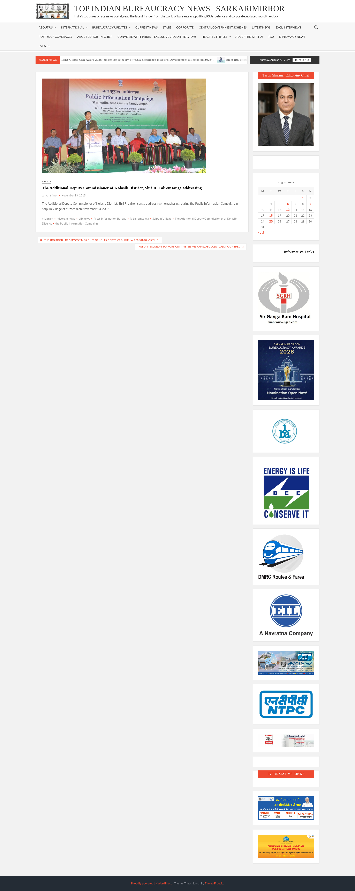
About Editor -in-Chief (94, 36)
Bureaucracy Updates (109, 27)
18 (271, 215)
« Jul (261, 232)
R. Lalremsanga (139, 218)
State (167, 27)
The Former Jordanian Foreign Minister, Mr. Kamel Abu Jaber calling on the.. (188, 246)
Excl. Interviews (288, 27)
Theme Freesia (214, 883)
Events (44, 46)
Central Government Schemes (223, 27)
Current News (146, 27)
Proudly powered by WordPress (151, 883)
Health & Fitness (214, 36)
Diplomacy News (292, 36)
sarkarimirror (50, 195)
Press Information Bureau (109, 218)
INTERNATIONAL (72, 27)
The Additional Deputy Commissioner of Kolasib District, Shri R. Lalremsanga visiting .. (102, 240)
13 (288, 209)
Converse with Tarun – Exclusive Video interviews (157, 36)
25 (271, 221)
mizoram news (66, 218)
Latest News (261, 27)
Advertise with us (249, 36)
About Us (46, 27)
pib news (84, 218)
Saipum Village (161, 218)
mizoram (47, 218)
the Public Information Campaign (76, 223)
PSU (271, 36)
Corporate (185, 27)
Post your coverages (55, 36)
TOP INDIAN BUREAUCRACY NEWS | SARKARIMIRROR (179, 8)
